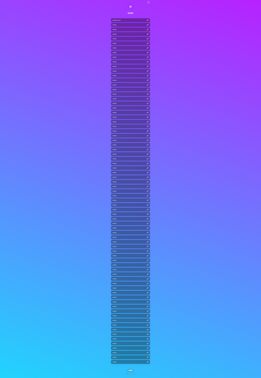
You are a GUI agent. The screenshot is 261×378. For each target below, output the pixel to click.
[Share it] (148, 2)
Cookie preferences (130, 373)
